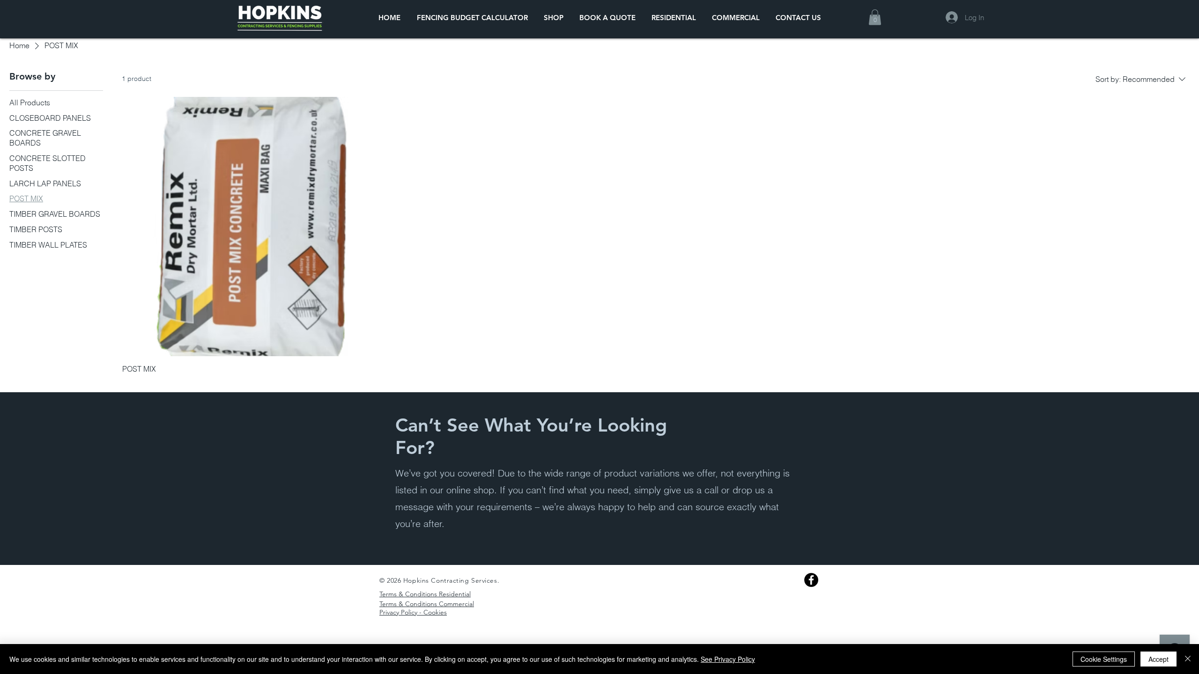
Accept (1158, 659)
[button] (874, 17)
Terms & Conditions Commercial (426, 604)
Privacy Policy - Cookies (413, 612)
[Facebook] (811, 580)
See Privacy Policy (728, 659)
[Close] (1187, 659)
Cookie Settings (1104, 659)
